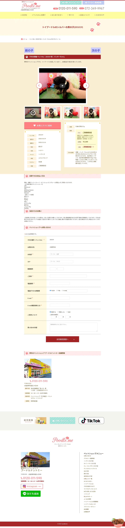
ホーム (25, 39)
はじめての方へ (88, 481)
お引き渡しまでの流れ (90, 491)
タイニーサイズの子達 (90, 463)
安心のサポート (88, 496)
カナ (29, 261)
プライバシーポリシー (90, 506)
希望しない (62, 312)
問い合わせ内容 (32, 327)
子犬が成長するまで (89, 486)
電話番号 (30, 283)
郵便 (29, 269)
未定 (69, 312)
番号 (31, 269)
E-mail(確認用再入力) (34, 305)
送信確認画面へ (62, 339)
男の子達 (86, 473)
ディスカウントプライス (90, 468)
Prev (39, 86)
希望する (53, 312)
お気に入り (118, 525)
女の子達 (86, 471)
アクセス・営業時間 (89, 458)
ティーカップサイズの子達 (91, 466)
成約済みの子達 (88, 476)
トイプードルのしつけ (90, 504)
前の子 (29, 50)
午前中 (53, 290)
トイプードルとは (88, 483)
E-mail (29, 298)
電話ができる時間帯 (34, 291)
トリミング (87, 494)
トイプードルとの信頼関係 (91, 501)
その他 (65, 290)
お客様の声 (87, 511)
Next (86, 86)
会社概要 (86, 509)
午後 (58, 290)
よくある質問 (87, 499)
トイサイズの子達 (88, 461)
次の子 (96, 50)
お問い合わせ (87, 456)
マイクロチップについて (90, 489)
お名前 (30, 254)
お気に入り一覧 (88, 478)
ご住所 (30, 276)
